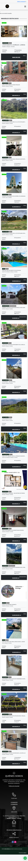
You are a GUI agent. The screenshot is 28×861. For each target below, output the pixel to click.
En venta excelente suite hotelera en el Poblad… (14, 715)
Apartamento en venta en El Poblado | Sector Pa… (14, 159)
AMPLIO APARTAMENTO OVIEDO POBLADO (11, 84)
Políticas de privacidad (14, 786)
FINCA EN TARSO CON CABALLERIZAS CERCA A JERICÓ (13, 641)
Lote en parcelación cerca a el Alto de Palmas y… (14, 121)
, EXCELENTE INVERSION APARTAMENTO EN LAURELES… (13, 344)
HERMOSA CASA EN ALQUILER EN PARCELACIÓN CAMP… (13, 307)
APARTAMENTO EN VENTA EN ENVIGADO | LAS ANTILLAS (13, 753)
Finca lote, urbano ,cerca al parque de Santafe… (13, 456)
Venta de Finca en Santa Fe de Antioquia (11, 270)
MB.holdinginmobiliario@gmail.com (14, 829)
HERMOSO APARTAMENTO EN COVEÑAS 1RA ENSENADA (13, 196)
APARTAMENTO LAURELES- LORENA (13, 45)
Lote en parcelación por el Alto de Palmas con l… (14, 233)
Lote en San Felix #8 (7, 418)
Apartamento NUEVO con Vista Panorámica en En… (14, 678)
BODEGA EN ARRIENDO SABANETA (9, 604)
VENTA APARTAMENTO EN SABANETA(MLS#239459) (13, 530)
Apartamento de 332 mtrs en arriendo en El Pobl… (14, 567)
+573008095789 (14, 802)
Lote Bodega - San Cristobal (8, 381)
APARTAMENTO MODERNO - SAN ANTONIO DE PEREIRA (13, 493)
